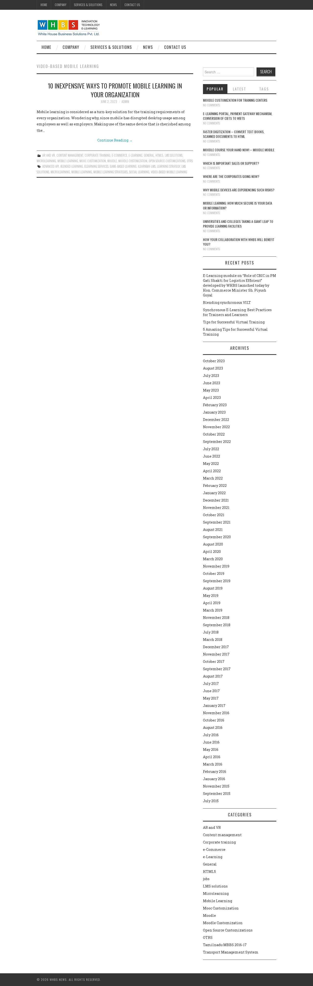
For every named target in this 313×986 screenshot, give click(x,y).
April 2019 (211, 603)
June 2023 (211, 383)
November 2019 (216, 566)
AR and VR (48, 155)
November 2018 (216, 617)
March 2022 (213, 478)
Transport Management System (230, 952)
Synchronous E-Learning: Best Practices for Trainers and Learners (237, 312)
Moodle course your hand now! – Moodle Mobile (238, 149)
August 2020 (213, 544)
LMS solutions (173, 155)
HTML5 (159, 155)
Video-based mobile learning (169, 172)
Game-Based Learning (123, 166)
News (113, 4)
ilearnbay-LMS (147, 166)
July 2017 (211, 683)
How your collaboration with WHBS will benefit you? (238, 242)
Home (44, 4)
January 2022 (214, 493)
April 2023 (212, 397)
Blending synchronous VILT (227, 302)
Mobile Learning (67, 161)
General (149, 155)
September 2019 (216, 581)
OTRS (190, 161)
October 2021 (213, 515)
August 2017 (213, 676)
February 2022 (215, 485)
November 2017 (216, 654)
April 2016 (211, 757)
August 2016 (213, 727)
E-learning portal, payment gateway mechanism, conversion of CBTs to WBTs (237, 116)
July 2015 (211, 801)
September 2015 (216, 793)
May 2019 (210, 595)
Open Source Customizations (167, 161)
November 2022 (216, 427)
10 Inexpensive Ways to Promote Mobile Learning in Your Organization (115, 90)
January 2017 (214, 705)
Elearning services (96, 166)
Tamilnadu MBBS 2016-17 (225, 944)
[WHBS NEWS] (69, 27)
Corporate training (97, 155)
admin (125, 101)
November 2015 (216, 786)
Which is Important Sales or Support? (231, 163)
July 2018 (211, 632)
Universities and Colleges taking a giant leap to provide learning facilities (238, 224)
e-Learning (135, 155)
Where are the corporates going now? (231, 176)
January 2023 (214, 412)
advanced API (50, 166)
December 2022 (216, 419)
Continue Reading (115, 140)
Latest (239, 88)
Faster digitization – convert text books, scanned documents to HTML (233, 134)
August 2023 (213, 368)
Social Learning (139, 172)
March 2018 (212, 639)
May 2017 (211, 698)
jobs (206, 878)
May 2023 (211, 390)
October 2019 (213, 573)
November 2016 (216, 713)
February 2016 (214, 771)
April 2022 (212, 471)
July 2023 (211, 375)
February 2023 (215, 405)
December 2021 (216, 500)
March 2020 (213, 559)
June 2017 (211, 691)
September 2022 (217, 441)
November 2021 (216, 507)
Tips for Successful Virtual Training (234, 322)
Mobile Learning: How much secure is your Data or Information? (237, 205)
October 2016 (213, 720)
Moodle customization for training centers (235, 100)
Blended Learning (71, 166)
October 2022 (214, 434)
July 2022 (211, 449)
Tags (264, 88)
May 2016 (210, 749)
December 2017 (216, 647)
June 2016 (211, 742)
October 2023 (214, 361)
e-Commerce (119, 155)
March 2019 (212, 610)
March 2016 (212, 764)
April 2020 (212, 551)
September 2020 (217, 537)
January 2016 (214, 779)
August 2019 (213, 588)
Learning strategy (168, 166)
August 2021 (213, 529)
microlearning (60, 172)
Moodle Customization (132, 161)
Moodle (112, 161)
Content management (69, 155)
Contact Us (132, 4)
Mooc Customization (92, 161)
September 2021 (216, 522)
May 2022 (211, 463)
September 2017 (217, 669)
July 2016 (211, 735)
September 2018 (216, 625)
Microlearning (46, 161)
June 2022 (211, 456)
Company (60, 4)
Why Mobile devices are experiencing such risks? (238, 189)
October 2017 (213, 661)
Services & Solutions (88, 4)
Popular (215, 88)
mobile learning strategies (110, 172)
